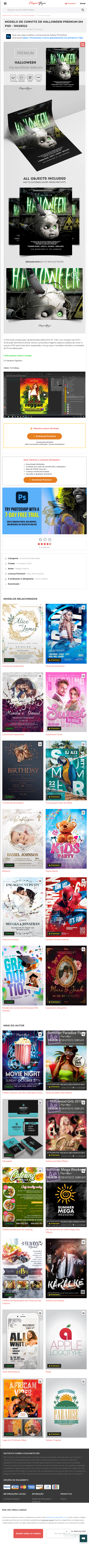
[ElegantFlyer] (37, 3)
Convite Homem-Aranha (57, 939)
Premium (72, 3)
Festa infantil (52, 871)
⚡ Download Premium (44, 436)
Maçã (48, 1372)
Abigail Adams (22, 569)
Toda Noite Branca (11, 1372)
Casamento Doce (54, 734)
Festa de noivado (10, 939)
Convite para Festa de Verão (59, 803)
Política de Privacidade (76, 1523)
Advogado (7, 1161)
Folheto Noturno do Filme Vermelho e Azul (22, 1093)
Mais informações (35, 574)
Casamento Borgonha (56, 1008)
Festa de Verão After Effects (59, 1093)
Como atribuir (41, 579)
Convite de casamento (13, 666)
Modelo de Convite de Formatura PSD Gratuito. (20, 1009)
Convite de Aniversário (13, 803)
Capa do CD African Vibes (14, 1440)
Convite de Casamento (13, 734)
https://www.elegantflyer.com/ (56, 1517)
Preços (63, 1499)
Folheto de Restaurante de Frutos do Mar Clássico (21, 1302)
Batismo (6, 871)
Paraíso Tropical (53, 1440)
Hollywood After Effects (57, 1161)
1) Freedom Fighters (13, 361)
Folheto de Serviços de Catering (17, 1229)
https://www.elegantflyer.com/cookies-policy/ (69, 1520)
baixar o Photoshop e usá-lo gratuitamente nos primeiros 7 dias (52, 38)
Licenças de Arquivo (11, 1499)
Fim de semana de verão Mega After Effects (63, 1230)
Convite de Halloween (29, 558)
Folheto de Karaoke (55, 1301)
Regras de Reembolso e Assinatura (42, 1500)
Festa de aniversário (55, 666)
